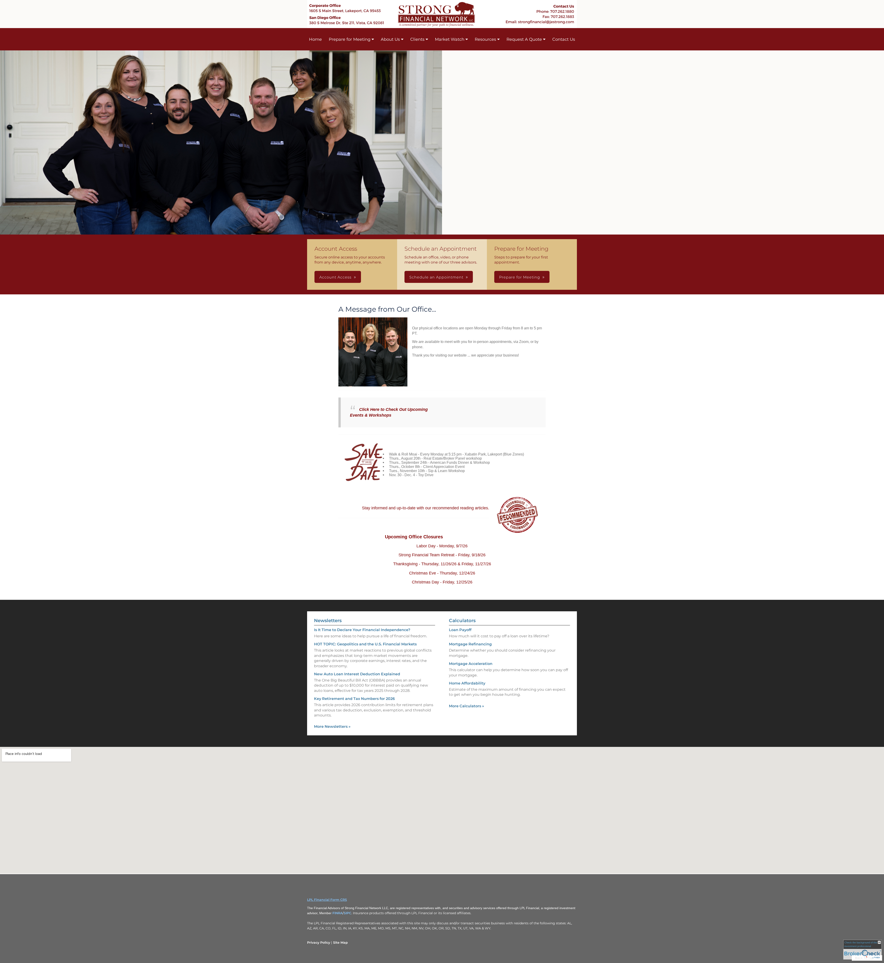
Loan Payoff (460, 630)
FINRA (337, 913)
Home (315, 39)
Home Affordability (467, 683)
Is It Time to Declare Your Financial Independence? (362, 630)
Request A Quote (524, 39)
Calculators (462, 620)
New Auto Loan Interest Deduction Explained (357, 674)
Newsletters (328, 620)
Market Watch (449, 39)
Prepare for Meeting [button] (519, 277)
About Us (390, 39)
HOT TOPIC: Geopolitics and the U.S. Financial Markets (365, 644)
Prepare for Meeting (349, 39)
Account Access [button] (335, 277)
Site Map (340, 942)
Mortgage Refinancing (470, 644)
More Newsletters (332, 726)
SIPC (347, 913)
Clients (417, 39)
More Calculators (466, 706)
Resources (485, 39)
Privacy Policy (318, 942)
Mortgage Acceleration (470, 663)
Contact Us (563, 39)
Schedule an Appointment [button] (436, 277)
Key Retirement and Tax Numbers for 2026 (354, 698)
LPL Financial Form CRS (327, 900)
